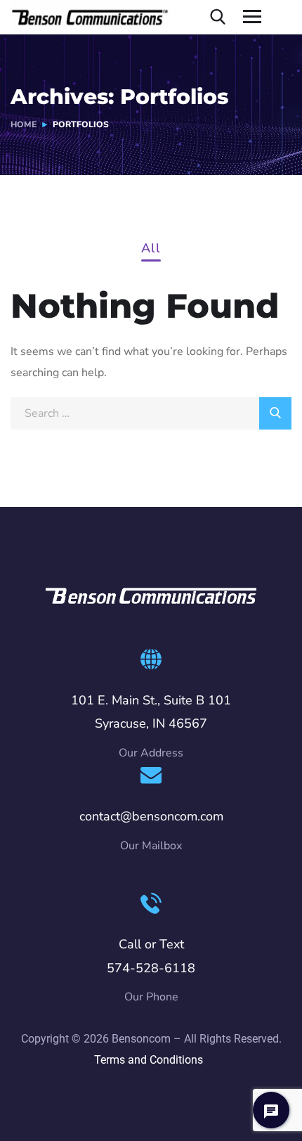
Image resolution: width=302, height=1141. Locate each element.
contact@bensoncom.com (151, 816)
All (151, 249)
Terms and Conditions (148, 1059)
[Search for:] (151, 413)
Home (24, 124)
